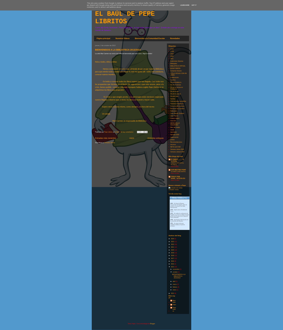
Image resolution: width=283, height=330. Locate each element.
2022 (172, 244)
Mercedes (174, 301)
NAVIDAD (173, 132)
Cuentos (173, 80)
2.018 (172, 51)
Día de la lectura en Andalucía (176, 88)
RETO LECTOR (175, 147)
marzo (175, 284)
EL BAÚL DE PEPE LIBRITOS (125, 17)
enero (175, 290)
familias (172, 99)
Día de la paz (174, 91)
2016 (172, 261)
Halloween (173, 111)
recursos (173, 144)
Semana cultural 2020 (177, 152)
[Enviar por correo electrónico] (138, 132)
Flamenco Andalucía (176, 104)
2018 (172, 255)
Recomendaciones (176, 142)
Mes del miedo (175, 127)
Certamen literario (176, 71)
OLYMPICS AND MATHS (178, 171)
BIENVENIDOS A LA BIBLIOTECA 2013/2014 (118, 50)
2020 (171, 56)
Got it (194, 5)
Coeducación (174, 77)
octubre (175, 272)
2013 (172, 267)
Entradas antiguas (156, 138)
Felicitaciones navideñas (178, 101)
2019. (172, 54)
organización (174, 137)
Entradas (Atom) (109, 142)
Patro (174, 304)
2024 (172, 239)
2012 (172, 293)
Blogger (152, 323)
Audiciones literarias (176, 61)
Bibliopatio (173, 63)
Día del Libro (174, 96)
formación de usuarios (177, 108)
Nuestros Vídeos (123, 38)
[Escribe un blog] (140, 132)
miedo (172, 130)
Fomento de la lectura (177, 106)
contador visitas (174, 189)
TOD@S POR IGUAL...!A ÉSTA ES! (178, 177)
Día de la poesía (175, 94)
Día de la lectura (175, 85)
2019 (172, 253)
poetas (172, 139)
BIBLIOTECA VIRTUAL (177, 66)
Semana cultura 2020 (177, 149)
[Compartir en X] (142, 132)
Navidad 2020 (174, 134)
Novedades (175, 38)
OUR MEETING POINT (178, 170)
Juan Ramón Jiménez (177, 113)
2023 (172, 241)
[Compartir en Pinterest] (146, 132)
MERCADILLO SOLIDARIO (175, 124)
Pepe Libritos (174, 309)
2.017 (172, 49)
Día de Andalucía (175, 82)
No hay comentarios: (127, 132)
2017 (172, 258)
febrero (175, 287)
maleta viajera (174, 118)
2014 (172, 264)
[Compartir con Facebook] (144, 132)
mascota (173, 121)
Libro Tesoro (174, 116)
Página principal (103, 38)
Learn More (184, 5)
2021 (171, 58)
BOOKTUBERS (175, 68)
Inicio (131, 138)
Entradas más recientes (105, 138)
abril (174, 281)
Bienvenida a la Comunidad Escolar (150, 38)
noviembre (176, 269)
